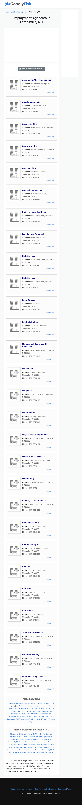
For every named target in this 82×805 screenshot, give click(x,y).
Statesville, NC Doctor (15, 742)
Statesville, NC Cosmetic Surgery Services (39, 742)
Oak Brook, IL (32, 711)
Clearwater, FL (50, 709)
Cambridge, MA (47, 711)
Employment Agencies (19, 12)
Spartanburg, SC (47, 716)
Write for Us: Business (48, 789)
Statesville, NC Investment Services (20, 745)
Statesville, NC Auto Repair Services (41, 737)
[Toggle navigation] (75, 4)
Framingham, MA (17, 714)
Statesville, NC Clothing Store (43, 739)
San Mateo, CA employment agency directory (32, 706)
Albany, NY (34, 714)
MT (25, 714)
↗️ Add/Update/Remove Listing (31, 69)
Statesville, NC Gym (49, 750)
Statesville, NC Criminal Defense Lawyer (29, 747)
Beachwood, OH (45, 714)
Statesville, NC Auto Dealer (18, 737)
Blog (36, 789)
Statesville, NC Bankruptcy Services (39, 734)
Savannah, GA (15, 711)
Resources (62, 789)
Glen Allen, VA (36, 719)
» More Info (50, 93)
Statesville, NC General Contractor (20, 739)
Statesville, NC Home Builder (20, 752)
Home (7, 12)
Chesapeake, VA (24, 719)
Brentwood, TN (12, 719)
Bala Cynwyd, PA (35, 716)
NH (29, 714)
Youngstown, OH (15, 716)
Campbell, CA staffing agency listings (21, 703)
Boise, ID (24, 711)
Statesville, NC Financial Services (30, 750)
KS (39, 711)
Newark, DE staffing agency (34, 709)
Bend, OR (25, 716)
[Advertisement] (31, 45)
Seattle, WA (46, 719)
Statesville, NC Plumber (18, 734)
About (69, 789)
